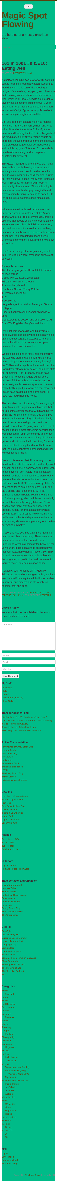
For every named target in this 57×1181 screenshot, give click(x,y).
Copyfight (6, 931)
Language (7, 1044)
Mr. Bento (10, 1104)
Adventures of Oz (10, 839)
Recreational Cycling (15, 1070)
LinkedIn (6, 694)
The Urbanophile (10, 915)
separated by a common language (19, 958)
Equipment (10, 1077)
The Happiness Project (13, 964)
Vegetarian (10, 1110)
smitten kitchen (9, 809)
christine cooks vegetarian (15, 796)
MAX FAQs (7, 756)
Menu (28, 6)
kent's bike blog (9, 753)
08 (6, 1137)
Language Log (9, 944)
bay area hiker (9, 865)
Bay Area (9, 1017)
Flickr (4, 691)
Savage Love (8, 954)
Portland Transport (11, 901)
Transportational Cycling (17, 1067)
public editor (8, 845)
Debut (37, 1175)
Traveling (6, 1027)
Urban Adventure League (14, 780)
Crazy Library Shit (11, 934)
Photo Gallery (8, 701)
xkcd (4, 974)
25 (6, 1133)
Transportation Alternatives (15, 1080)
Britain (5, 990)
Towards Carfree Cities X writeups (19, 727)
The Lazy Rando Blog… (14, 773)
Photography (8, 1037)
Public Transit (12, 1084)
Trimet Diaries (9, 776)
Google (8, 1127)
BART (11, 1090)
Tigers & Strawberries (12, 813)
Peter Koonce (8, 898)
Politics (5, 1054)
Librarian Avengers (11, 951)
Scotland (9, 994)
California (6, 1014)
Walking (9, 1094)
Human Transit (9, 891)
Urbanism (6, 1040)
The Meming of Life (11, 968)
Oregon (5, 1030)
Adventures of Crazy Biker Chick (18, 746)
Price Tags (7, 905)
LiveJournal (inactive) (12, 697)
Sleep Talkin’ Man (10, 961)
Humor (5, 997)
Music (5, 1024)
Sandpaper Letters (11, 849)
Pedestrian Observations (14, 895)
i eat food (6, 803)
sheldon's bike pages (12, 766)
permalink (45, 595)
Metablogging (8, 1097)
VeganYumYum (9, 823)
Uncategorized (37, 593)
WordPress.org (9, 1163)
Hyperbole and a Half (12, 941)
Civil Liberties (11, 1057)
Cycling (5, 1064)
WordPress (29, 1175)
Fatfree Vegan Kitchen (13, 799)
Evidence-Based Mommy (14, 938)
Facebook (7, 687)
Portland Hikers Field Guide (15, 868)
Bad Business (8, 1004)
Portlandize (7, 760)
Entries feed (8, 1156)
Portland (9, 1034)
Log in (5, 1153)
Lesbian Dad (8, 948)
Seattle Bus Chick (10, 763)
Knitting (5, 1050)
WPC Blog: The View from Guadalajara (21, 730)
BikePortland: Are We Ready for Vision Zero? (24, 717)
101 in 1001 (18, 595)
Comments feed (10, 1160)
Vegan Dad (7, 816)
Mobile (5, 1020)
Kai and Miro (8, 842)
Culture (5, 1010)
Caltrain (12, 1087)
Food (48, 593)
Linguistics (10, 1047)
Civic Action (10, 1060)
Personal (7, 595)
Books (5, 1000)
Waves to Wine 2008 (18, 1074)
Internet (6, 1124)
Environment (8, 1007)
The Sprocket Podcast (13, 971)
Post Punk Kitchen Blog (13, 806)
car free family (9, 750)
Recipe (8, 1114)
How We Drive (9, 888)
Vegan (8, 1107)
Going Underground (12, 885)
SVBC (5, 770)
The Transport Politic (12, 911)
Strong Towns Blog (11, 908)
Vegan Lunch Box (10, 819)
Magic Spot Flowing (24, 19)
